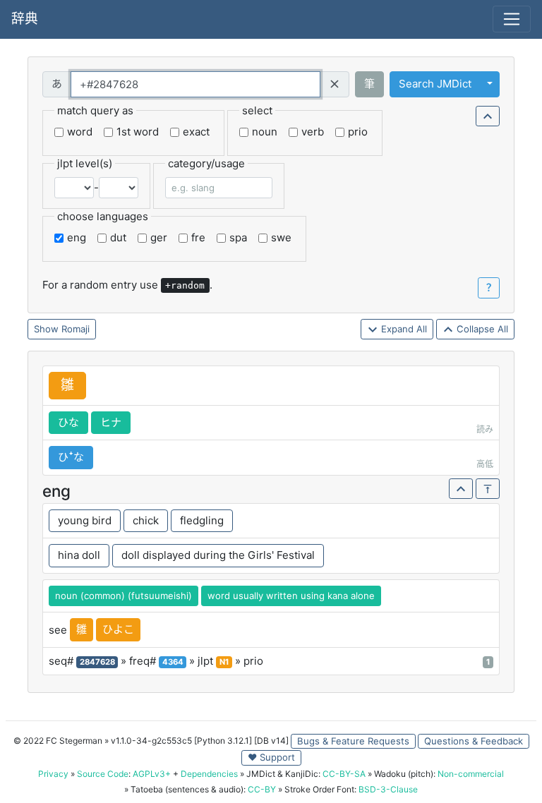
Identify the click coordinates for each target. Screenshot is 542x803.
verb (312, 131)
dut (118, 237)
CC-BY (262, 789)
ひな (68, 422)
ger (158, 237)
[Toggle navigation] (512, 19)
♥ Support (271, 757)
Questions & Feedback (473, 741)
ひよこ (118, 629)
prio (358, 131)
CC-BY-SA (344, 773)
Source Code (102, 773)
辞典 (24, 19)
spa (238, 237)
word (79, 131)
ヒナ (110, 422)
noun (264, 131)
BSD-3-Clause (388, 789)
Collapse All (481, 328)
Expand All (402, 328)
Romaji (75, 328)
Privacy (53, 773)
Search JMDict (435, 83)
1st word (137, 131)
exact (196, 131)
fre (198, 237)
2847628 (97, 662)
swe (281, 237)
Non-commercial (471, 773)
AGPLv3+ (152, 773)
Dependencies (209, 773)
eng (76, 237)
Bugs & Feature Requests (353, 741)
